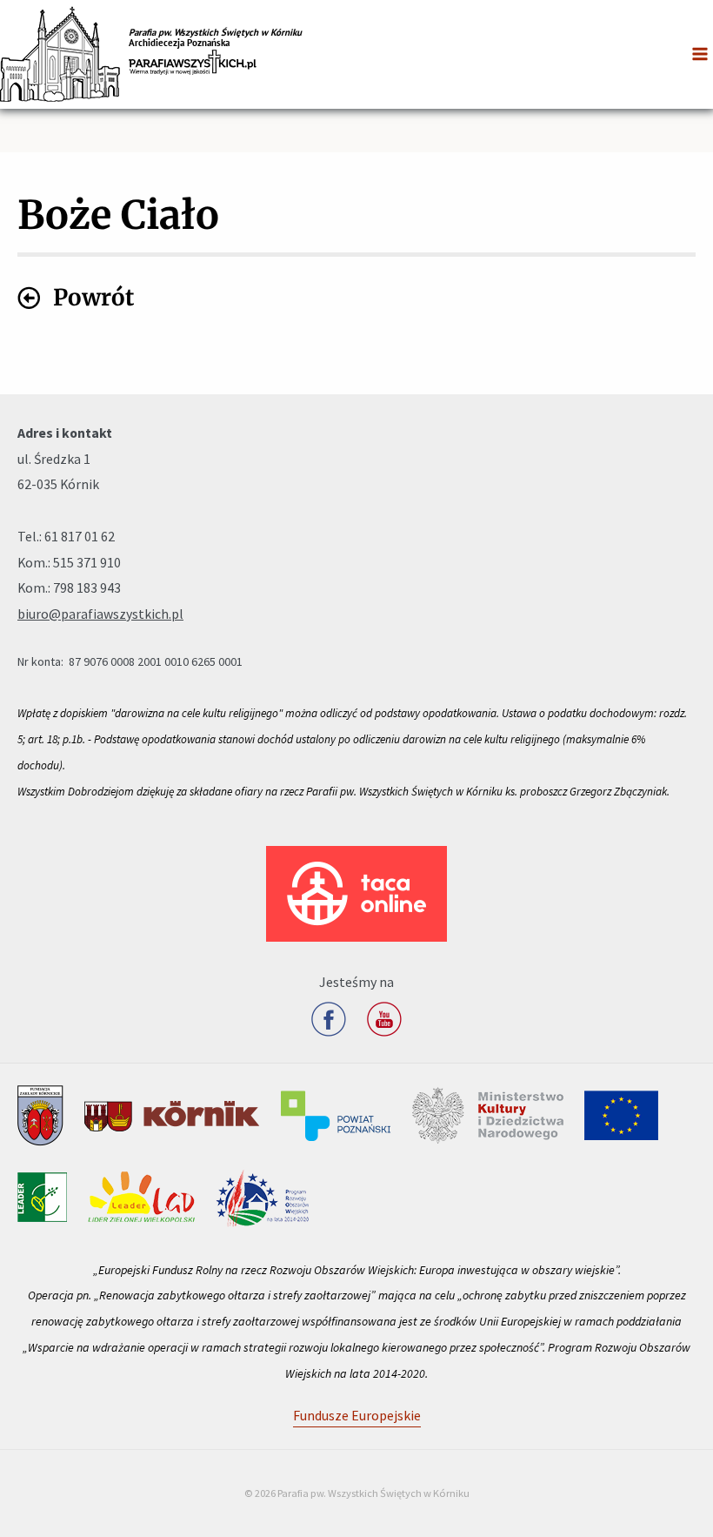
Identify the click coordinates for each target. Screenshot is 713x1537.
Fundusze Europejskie (357, 1415)
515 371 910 (87, 562)
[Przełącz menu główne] (700, 54)
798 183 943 (87, 587)
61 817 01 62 (79, 536)
